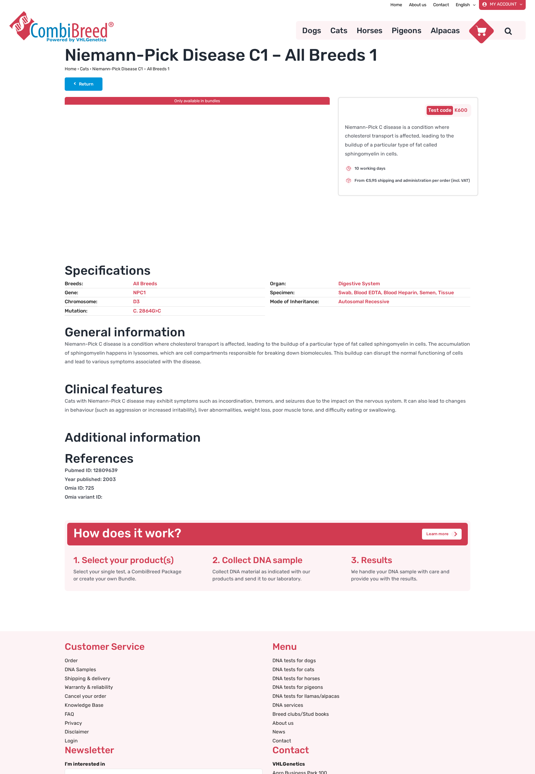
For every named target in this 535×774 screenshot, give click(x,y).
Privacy (73, 723)
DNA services (287, 705)
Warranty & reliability (89, 687)
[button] (508, 30)
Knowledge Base (84, 705)
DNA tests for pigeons (297, 687)
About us (283, 723)
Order (71, 660)
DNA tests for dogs (294, 660)
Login (71, 741)
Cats (84, 69)
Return (86, 84)
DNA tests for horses (296, 678)
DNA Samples (80, 669)
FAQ (69, 714)
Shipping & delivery (87, 678)
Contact (281, 741)
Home (70, 69)
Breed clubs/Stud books (300, 714)
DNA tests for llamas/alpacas (305, 696)
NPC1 (139, 292)
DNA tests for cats (293, 669)
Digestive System (359, 283)
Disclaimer (77, 732)
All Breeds (145, 283)
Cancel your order (85, 696)
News (278, 732)
